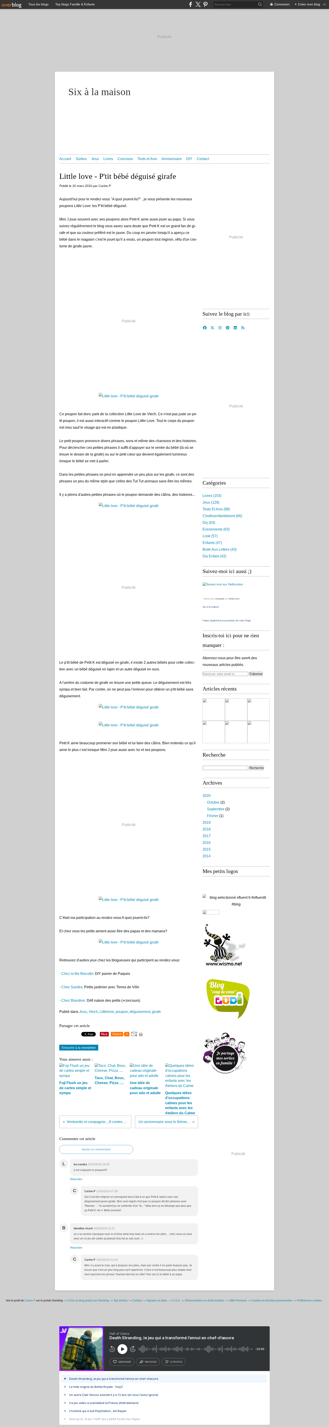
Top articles (121, 1300)
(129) (211, 502)
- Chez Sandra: (71, 987)
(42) (214, 556)
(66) (222, 516)
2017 (207, 836)
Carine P (30, 1300)
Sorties (81, 159)
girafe (156, 1012)
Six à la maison (99, 91)
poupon (122, 1012)
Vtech (93, 1012)
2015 (207, 849)
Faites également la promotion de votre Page (227, 620)
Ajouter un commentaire (96, 1149)
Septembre (215, 809)
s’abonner (124, 1362)
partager (151, 1362)
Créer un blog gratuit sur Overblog (88, 1300)
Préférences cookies (309, 1300)
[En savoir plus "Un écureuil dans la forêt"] (236, 732)
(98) (216, 509)
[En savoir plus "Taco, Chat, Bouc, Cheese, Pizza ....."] (258, 709)
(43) (220, 549)
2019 (207, 822)
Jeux (95, 159)
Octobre (213, 802)
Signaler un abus (157, 1300)
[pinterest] (205, 4)
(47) (212, 543)
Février (212, 816)
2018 (207, 829)
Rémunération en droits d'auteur (204, 1300)
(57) (210, 536)
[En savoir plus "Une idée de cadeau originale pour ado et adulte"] (258, 732)
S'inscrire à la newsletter (79, 1047)
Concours (125, 159)
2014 (207, 856)
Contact (203, 159)
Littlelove (107, 1012)
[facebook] (190, 4)
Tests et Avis (147, 159)
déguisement (140, 1012)
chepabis (219, 598)
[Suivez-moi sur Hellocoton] (223, 584)
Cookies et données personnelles (271, 1300)
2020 (207, 796)
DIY (189, 159)
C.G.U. (177, 1300)
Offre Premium (238, 1300)
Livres (108, 159)
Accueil (65, 159)
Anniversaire (172, 159)
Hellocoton (234, 598)
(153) (212, 496)
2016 (207, 843)
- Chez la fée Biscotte (76, 974)
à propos (176, 1362)
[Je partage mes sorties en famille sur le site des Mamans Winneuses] (225, 1074)
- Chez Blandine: (72, 1000)
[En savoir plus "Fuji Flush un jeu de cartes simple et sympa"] (236, 709)
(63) (209, 522)
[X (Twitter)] (198, 4)
